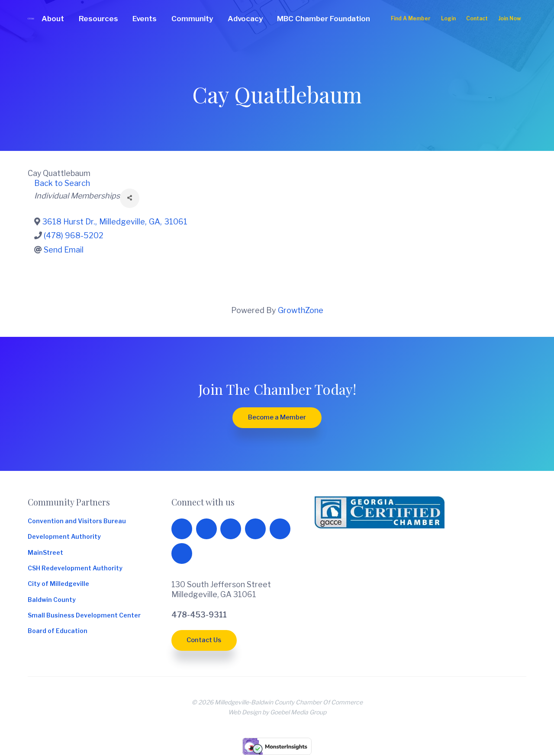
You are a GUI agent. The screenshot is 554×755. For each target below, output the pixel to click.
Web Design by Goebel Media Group (277, 712)
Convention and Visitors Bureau (77, 521)
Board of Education (57, 631)
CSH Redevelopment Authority (75, 569)
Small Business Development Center (84, 616)
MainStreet (45, 553)
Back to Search (62, 183)
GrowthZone (300, 310)
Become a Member (277, 417)
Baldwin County (52, 600)
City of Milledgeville (58, 584)
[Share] (129, 198)
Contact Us (204, 640)
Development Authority (64, 537)
